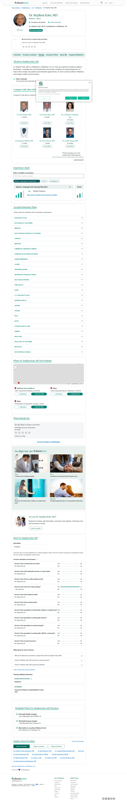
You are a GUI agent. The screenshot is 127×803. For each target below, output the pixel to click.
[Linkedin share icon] (108, 799)
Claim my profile (36, 528)
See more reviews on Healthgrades (48, 442)
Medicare (18, 243)
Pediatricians (26, 8)
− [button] (15, 368)
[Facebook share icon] (103, 799)
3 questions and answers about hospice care (63, 476)
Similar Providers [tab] (21, 746)
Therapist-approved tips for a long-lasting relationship (66, 501)
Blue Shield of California (23, 223)
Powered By (15, 770)
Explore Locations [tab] (38, 746)
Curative (18, 238)
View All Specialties (78, 741)
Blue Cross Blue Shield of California (28, 233)
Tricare (17, 311)
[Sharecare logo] (31, 778)
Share (21, 30)
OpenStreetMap (75, 383)
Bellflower (38, 8)
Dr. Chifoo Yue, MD (51, 758)
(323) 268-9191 (75, 394)
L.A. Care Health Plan (22, 295)
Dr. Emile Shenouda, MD (21, 754)
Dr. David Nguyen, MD (44, 751)
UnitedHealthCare (21, 269)
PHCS (16, 316)
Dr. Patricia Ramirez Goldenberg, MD (24, 761)
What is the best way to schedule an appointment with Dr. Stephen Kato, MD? (38, 656)
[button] (37, 559)
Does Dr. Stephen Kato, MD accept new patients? (30, 665)
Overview (17, 55)
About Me (63, 55)
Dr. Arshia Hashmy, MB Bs (40, 754)
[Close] (89, 82)
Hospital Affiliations (76, 55)
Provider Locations (30, 55)
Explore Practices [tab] (56, 746)
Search (101, 2)
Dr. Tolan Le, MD (36, 758)
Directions (23, 394)
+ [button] (15, 366)
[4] (31, 46)
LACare (17, 264)
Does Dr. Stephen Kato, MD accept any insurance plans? (32, 660)
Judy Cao (81, 751)
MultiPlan (18, 347)
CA (33, 8)
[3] (29, 46)
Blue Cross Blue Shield (23, 352)
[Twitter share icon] (111, 799)
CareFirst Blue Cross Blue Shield (26, 254)
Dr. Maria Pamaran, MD (20, 758)
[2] (26, 46)
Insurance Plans (52, 55)
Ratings (41, 55)
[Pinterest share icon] (114, 799)
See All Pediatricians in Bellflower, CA (23, 766)
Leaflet (68, 383)
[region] (64, 91)
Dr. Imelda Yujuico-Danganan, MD (23, 751)
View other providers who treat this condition (42, 195)
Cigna (16, 290)
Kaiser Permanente (21, 259)
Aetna (17, 321)
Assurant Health (20, 300)
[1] (23, 46)
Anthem (17, 305)
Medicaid (17, 228)
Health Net (18, 336)
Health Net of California (23, 341)
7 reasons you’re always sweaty (24, 476)
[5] (34, 46)
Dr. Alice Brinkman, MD (67, 758)
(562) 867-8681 (39, 394)
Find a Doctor (16, 8)
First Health (19, 285)
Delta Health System (22, 280)
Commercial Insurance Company (26, 249)
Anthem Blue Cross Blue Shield (25, 274)
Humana (17, 331)
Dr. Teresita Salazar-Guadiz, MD (65, 751)
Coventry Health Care (22, 326)
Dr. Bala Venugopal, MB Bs (60, 754)
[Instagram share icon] (106, 799)
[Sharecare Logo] (22, 2)
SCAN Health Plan (21, 218)
